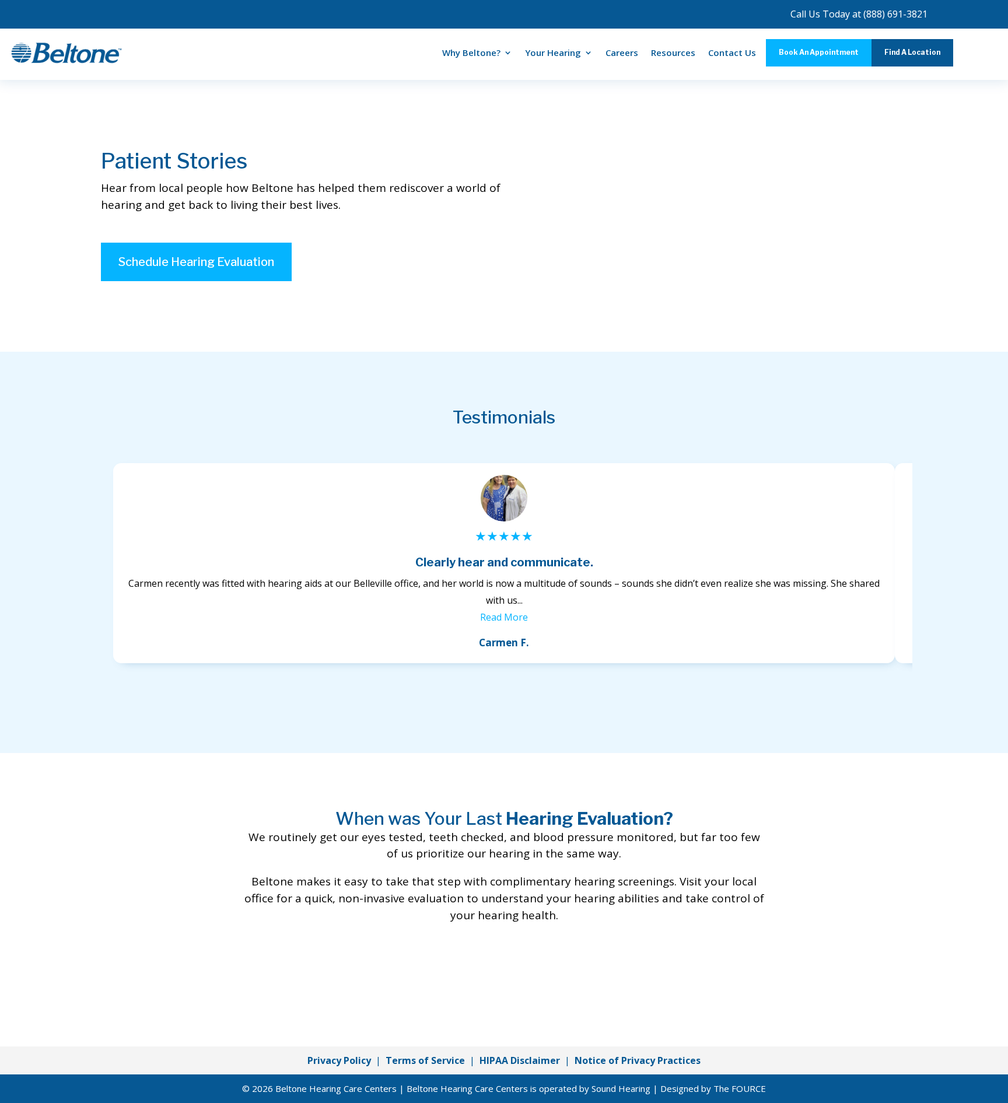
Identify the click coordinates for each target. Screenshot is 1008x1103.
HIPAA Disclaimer (520, 1060)
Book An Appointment (819, 52)
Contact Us (732, 52)
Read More (504, 617)
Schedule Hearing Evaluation (196, 262)
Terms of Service (425, 1060)
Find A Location (912, 52)
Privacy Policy (339, 1060)
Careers (622, 52)
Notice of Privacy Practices (638, 1060)
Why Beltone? (471, 52)
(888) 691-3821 (895, 14)
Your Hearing (553, 52)
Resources (673, 52)
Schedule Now (504, 972)
